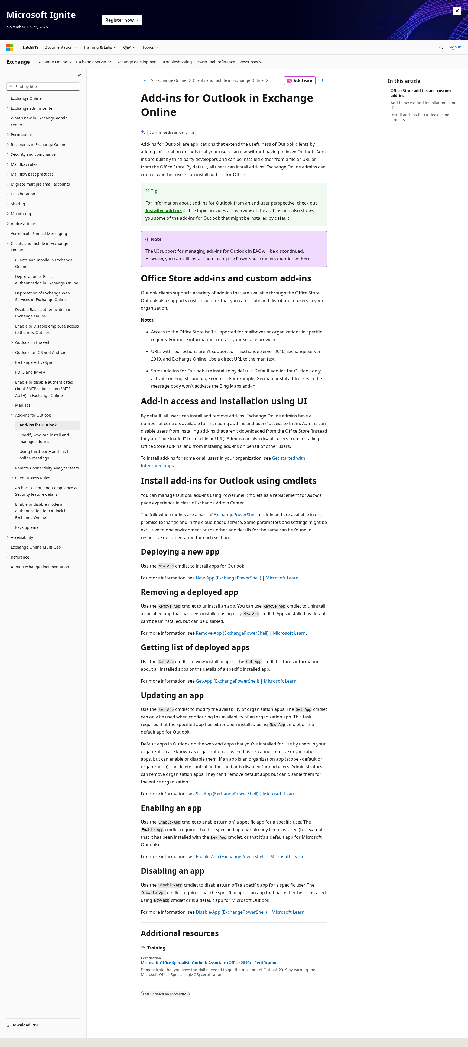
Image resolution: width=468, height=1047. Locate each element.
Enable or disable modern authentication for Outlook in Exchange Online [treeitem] (41, 511)
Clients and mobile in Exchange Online (228, 80)
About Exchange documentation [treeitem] (40, 566)
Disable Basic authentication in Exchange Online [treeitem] (43, 313)
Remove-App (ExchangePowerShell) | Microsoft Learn (251, 633)
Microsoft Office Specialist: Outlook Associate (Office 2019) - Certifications (210, 962)
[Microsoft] (10, 47)
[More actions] (322, 80)
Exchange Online (170, 80)
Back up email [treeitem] (28, 527)
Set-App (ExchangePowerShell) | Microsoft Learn (246, 794)
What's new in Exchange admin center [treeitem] (39, 121)
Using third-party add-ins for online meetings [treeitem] (46, 455)
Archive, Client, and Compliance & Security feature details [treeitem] (46, 491)
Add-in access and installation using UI (424, 105)
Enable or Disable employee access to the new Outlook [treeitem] (47, 329)
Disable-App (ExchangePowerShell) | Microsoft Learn (250, 912)
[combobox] (43, 86)
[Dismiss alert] (457, 11)
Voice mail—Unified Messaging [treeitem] (39, 233)
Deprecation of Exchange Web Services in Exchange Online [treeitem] (42, 296)
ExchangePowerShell (235, 515)
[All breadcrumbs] (145, 80)
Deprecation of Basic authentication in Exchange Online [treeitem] (46, 280)
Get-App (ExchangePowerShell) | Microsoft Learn (246, 681)
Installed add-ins (163, 210)
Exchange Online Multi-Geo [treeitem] (36, 547)
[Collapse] (79, 76)
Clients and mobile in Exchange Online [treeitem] (44, 263)
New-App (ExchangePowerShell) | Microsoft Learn (247, 578)
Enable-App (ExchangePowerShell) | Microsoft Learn (249, 857)
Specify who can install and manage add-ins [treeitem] (44, 438)
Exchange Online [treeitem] (26, 98)
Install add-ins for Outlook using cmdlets (420, 117)
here (305, 259)
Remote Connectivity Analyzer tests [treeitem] (47, 468)
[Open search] (441, 47)
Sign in (455, 47)
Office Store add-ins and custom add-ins (421, 93)
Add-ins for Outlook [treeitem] (38, 424)
